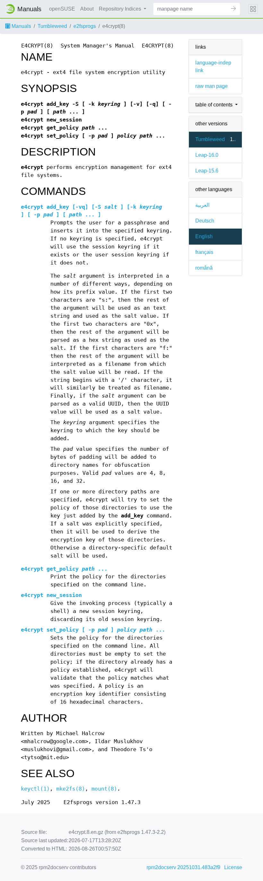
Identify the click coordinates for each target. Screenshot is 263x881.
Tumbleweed (52, 26)
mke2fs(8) (70, 789)
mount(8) (104, 789)
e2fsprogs (84, 26)
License (233, 867)
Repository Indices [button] (120, 9)
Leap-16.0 (206, 155)
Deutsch (204, 220)
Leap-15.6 (206, 170)
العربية (202, 205)
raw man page (211, 86)
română (204, 268)
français (204, 252)
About (87, 9)
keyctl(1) (35, 789)
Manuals (20, 26)
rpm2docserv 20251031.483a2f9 (183, 867)
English (204, 236)
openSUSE (62, 9)
